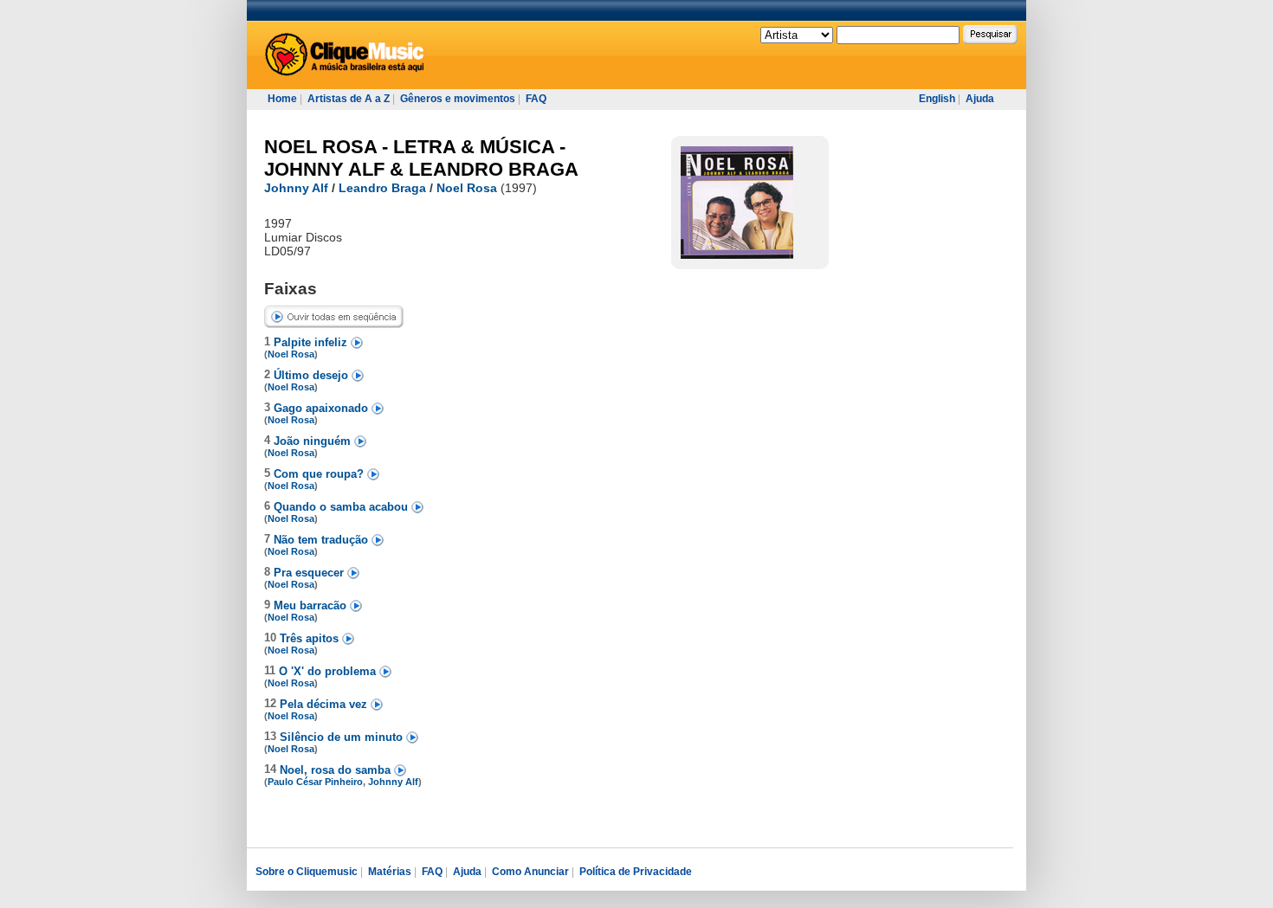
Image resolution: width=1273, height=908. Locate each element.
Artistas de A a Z (348, 99)
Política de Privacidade (635, 872)
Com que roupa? (320, 473)
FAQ (536, 99)
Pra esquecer (310, 572)
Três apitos (311, 638)
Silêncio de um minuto (343, 737)
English (937, 99)
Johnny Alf (296, 188)
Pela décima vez (325, 704)
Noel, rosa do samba (337, 769)
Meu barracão (312, 605)
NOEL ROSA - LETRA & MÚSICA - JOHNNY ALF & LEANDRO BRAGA (421, 158)
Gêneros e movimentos (457, 99)
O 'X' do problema (329, 671)
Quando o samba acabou (342, 506)
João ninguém (314, 441)
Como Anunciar (530, 872)
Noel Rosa (466, 188)
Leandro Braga (382, 188)
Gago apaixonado (323, 408)
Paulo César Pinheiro (315, 781)
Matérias (389, 872)
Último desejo (313, 375)
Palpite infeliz (312, 342)
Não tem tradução (323, 539)
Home (282, 99)
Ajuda (980, 99)
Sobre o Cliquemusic (306, 872)
